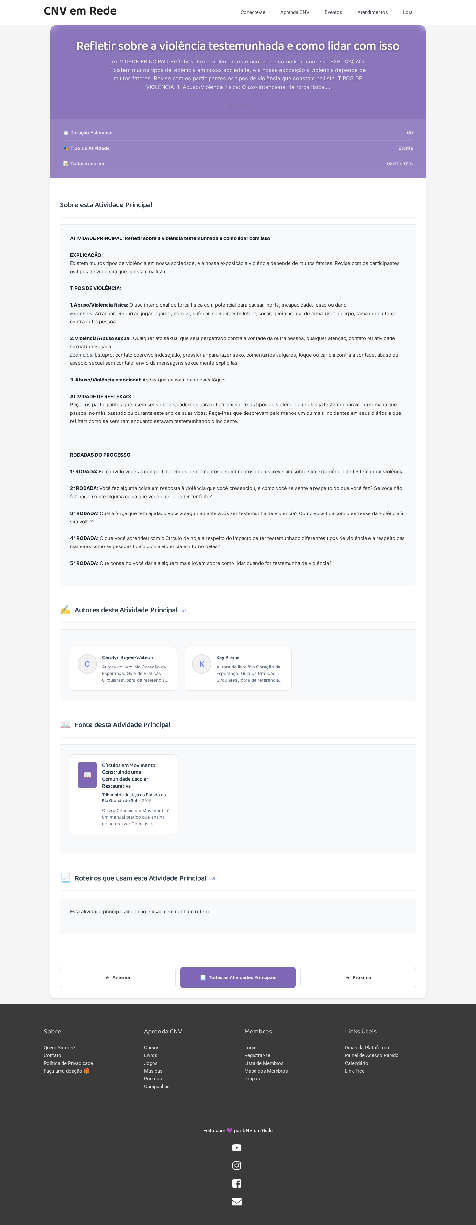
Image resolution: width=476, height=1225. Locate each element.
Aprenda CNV (295, 12)
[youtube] (238, 1151)
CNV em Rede (80, 12)
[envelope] (238, 1205)
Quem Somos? (59, 1048)
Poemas (153, 1079)
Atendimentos (372, 12)
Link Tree (355, 1071)
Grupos (252, 1079)
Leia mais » (238, 105)
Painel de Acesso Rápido (372, 1055)
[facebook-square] (238, 1187)
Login (250, 1048)
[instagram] (238, 1169)
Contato (52, 1055)
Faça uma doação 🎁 (67, 1071)
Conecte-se (253, 12)
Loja (408, 12)
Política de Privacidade (68, 1063)
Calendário (356, 1063)
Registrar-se (257, 1055)
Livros (150, 1055)
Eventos (333, 12)
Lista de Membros (264, 1063)
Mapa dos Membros (266, 1071)
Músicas (153, 1071)
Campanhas (157, 1086)
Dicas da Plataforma (367, 1048)
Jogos (151, 1063)
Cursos (152, 1048)
